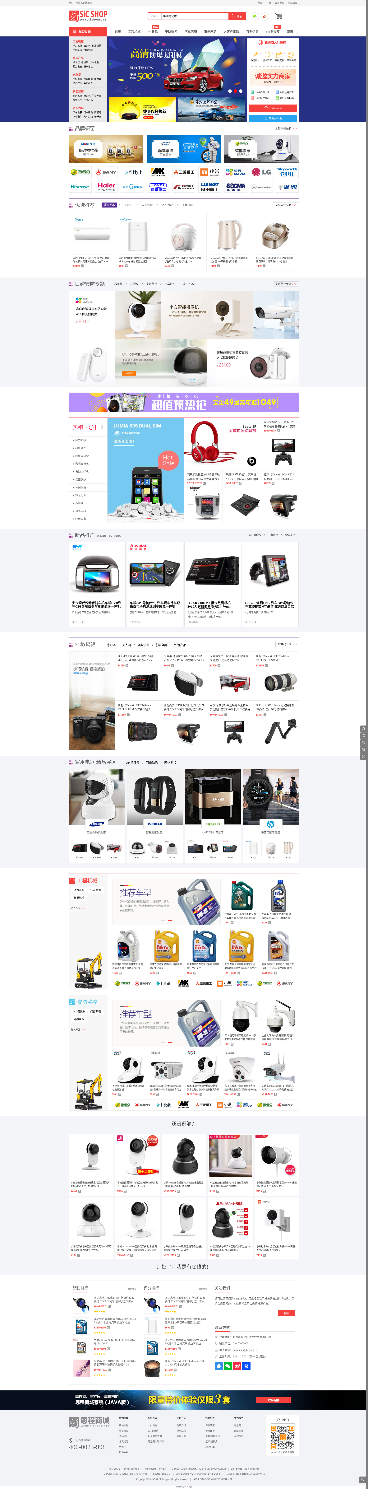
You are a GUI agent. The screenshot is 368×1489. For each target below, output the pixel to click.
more (132, 1288)
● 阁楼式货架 (81, 456)
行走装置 (96, 45)
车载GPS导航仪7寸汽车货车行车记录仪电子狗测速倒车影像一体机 (242, 479)
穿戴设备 (143, 645)
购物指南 (123, 1418)
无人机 (126, 645)
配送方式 (152, 1418)
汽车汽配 (191, 31)
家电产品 (210, 31)
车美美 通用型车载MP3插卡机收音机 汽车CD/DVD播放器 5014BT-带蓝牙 (184, 660)
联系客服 (123, 1452)
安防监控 (171, 31)
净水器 (76, 62)
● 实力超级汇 (81, 440)
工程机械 (134, 31)
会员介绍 (123, 1431)
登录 (260, 3)
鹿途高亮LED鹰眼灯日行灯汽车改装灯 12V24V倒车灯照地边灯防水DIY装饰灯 (184, 709)
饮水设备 (94, 62)
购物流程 (123, 1425)
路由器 (97, 79)
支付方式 (181, 1418)
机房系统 (77, 96)
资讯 (290, 31)
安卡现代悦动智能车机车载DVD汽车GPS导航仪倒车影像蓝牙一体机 (96, 604)
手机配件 (88, 83)
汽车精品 (88, 112)
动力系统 (77, 45)
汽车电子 (77, 112)
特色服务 (238, 1418)
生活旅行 (123, 1436)
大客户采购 (231, 31)
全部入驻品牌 (286, 128)
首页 (118, 31)
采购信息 (252, 31)
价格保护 (210, 1431)
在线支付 (181, 1425)
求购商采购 (275, 118)
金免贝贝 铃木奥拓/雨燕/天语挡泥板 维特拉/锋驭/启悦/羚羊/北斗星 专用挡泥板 (277, 1039)
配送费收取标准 (156, 1441)
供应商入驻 (275, 108)
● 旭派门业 (79, 495)
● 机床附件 (79, 448)
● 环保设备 (79, 487)
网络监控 (289, 535)
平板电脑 (77, 79)
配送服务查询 (155, 1436)
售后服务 (210, 1418)
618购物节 (273, 31)
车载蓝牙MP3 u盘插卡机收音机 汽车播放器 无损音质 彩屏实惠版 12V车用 (240, 918)
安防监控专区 (286, 283)
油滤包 (87, 45)
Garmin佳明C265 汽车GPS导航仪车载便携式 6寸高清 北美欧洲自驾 (280, 427)
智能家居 (88, 79)
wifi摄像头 (255, 535)
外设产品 (180, 645)
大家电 (122, 1447)
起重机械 (88, 50)
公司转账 (181, 1436)
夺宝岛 (237, 1425)
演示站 (88, 16)
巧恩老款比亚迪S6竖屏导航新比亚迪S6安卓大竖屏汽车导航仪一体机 (203, 479)
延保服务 (238, 1436)
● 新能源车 (79, 503)
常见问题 (123, 1441)
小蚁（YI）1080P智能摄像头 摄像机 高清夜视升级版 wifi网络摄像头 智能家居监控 (137, 1250)
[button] (155, 16)
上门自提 (152, 1425)
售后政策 (210, 1425)
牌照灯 (97, 112)
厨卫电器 (77, 66)
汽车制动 (88, 116)
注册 (268, 3)
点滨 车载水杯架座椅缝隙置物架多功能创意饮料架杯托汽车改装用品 (230, 709)
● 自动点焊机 (81, 471)
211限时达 (153, 1431)
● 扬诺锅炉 (79, 479)
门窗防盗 (273, 535)
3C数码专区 (287, 644)
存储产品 (88, 100)
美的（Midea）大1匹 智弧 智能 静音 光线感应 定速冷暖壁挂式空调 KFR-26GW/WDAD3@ (91, 261)
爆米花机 (88, 66)
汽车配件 (77, 116)
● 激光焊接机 (81, 463)
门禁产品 (96, 96)
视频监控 (77, 100)
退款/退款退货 (212, 1436)
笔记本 (111, 645)
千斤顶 (97, 116)
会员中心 (279, 3)
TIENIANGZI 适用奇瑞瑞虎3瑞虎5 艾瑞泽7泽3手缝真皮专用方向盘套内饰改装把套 (165, 1090)
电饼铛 (84, 62)
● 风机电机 (79, 511)
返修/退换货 (211, 1441)
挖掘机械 (77, 50)
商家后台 (292, 3)
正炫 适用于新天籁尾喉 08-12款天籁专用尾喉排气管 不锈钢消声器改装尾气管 (240, 1039)
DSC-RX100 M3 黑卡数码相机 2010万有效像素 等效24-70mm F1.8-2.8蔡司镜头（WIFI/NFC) (209, 605)
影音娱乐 (77, 83)
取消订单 (210, 1447)
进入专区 (78, 908)
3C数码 (153, 31)
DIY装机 (238, 1431)
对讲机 (87, 96)
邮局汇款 (181, 1431)
